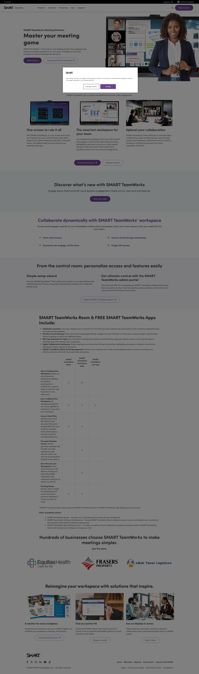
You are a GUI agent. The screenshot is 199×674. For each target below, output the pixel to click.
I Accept (108, 86)
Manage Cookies (91, 86)
